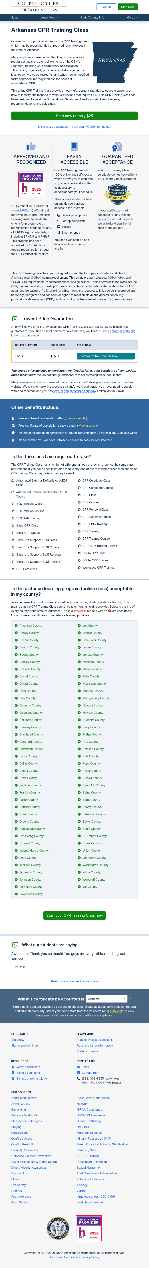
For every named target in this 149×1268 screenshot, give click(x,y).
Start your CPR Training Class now (74, 915)
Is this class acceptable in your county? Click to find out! (74, 126)
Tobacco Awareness (90, 1179)
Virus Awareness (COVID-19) (96, 1196)
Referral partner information (95, 1045)
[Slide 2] (77, 974)
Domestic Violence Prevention (31, 1156)
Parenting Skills (86, 1150)
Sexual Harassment (89, 1167)
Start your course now (98, 356)
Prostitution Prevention (92, 1162)
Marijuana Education (90, 1133)
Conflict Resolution (23, 1144)
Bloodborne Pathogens (26, 1121)
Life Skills (83, 1127)
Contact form (90, 1072)
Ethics (15, 1179)
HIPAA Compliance (89, 1109)
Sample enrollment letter (32, 1078)
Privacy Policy (89, 1257)
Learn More (48, 17)
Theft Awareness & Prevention (97, 1173)
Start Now (127, 7)
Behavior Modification (25, 1115)
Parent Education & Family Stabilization (102, 1144)
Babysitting (18, 1109)
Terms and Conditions (64, 1257)
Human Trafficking (89, 1121)
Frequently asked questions (95, 1039)
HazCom (82, 1103)
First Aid (16, 1191)
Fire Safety (18, 1185)
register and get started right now (74, 391)
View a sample (76, 418)
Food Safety (19, 1202)
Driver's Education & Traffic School (34, 1162)
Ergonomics (19, 1173)
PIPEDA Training (88, 1156)
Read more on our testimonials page (74, 981)
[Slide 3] (84, 974)
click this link (115, 1011)
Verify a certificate (28, 1067)
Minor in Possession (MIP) (94, 1138)
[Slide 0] (64, 974)
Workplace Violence (90, 1202)
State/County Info (92, 17)
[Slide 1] (71, 974)
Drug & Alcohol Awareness (29, 1167)
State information (88, 1051)
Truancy (82, 1185)
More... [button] (131, 17)
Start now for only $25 (74, 116)
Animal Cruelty (20, 1103)
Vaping (81, 1191)
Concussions (19, 1133)
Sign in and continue (24, 1045)
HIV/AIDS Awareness (91, 1115)
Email (85, 1067)
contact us (105, 219)
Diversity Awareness (24, 1150)
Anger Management (24, 1098)
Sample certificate (28, 1072)
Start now (17, 1039)
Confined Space (22, 1138)
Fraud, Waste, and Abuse (93, 1098)
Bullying (16, 1127)
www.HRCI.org (22, 210)
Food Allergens (21, 1196)
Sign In (106, 7)
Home (15, 17)
